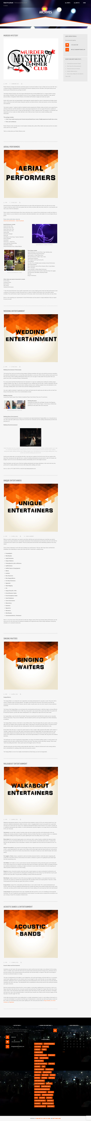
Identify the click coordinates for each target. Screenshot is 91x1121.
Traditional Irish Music (40, 1100)
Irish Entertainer (47, 1072)
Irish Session (45, 1075)
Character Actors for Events (73, 68)
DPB (6, 83)
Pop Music (37, 1086)
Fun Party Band (49, 1069)
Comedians (37, 1049)
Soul (36, 1097)
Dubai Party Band (43, 1058)
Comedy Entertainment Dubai (74, 63)
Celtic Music (37, 1046)
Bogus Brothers (47, 1000)
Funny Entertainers (39, 1069)
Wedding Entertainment (14, 311)
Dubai (36, 1058)
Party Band (51, 1078)
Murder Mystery (11, 35)
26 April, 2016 (14, 694)
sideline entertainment (47, 1095)
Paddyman (44, 1078)
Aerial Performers (12, 146)
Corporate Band (38, 1052)
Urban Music (50, 1100)
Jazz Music (37, 1078)
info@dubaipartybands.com (17, 1046)
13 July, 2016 (14, 366)
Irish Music (37, 1075)
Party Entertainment (39, 1083)
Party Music (49, 1083)
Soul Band (42, 1097)
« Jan (64, 1051)
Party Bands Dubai (57, 1118)
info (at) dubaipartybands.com (78, 49)
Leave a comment (30, 536)
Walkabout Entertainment (15, 763)
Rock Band (51, 1092)
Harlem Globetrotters (72, 71)
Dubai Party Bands (8, 3)
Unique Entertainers (13, 480)
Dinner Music (51, 1055)
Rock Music (37, 1095)
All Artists (76, 2)
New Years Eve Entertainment (74, 66)
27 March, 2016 (14, 962)
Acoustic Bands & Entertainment (18, 906)
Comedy (44, 1049)
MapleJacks (11, 1002)
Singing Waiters (10, 638)
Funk (43, 1066)
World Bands (50, 1106)
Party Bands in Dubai (39, 1080)
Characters (45, 1046)
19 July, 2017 (14, 202)
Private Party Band (46, 1086)
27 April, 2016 (14, 536)
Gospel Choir (38, 1072)
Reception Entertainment (40, 1092)
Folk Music (37, 1066)
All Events (67, 2)
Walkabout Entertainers (48, 1103)
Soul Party (49, 1097)
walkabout (37, 1103)
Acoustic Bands (38, 1043)
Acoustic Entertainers (49, 1043)
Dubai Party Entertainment (40, 1063)
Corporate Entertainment (40, 1055)
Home (84, 2)
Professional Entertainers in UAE (42, 1089)
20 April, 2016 (14, 819)
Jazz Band (52, 1075)
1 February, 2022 (15, 83)
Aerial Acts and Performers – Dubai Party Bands (14, 220)
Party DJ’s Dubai (46, 1118)
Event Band (51, 1063)
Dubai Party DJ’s (39, 1118)
